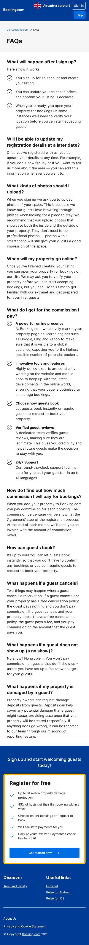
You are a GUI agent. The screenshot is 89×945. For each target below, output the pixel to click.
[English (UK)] (37, 6)
